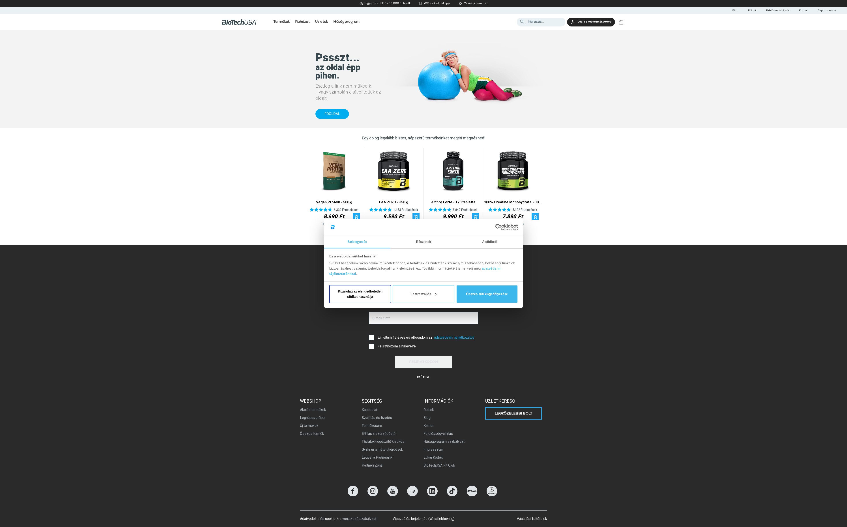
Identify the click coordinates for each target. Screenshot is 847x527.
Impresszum (433, 449)
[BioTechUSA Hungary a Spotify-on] (412, 495)
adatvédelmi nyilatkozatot (454, 337)
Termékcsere (372, 426)
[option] (334, 187)
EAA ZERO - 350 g (393, 202)
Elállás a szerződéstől (379, 433)
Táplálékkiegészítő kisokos (383, 441)
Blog (735, 10)
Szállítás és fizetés (377, 418)
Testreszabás (421, 294)
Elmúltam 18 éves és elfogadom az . (426, 337)
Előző (310, 187)
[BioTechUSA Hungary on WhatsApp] (492, 495)
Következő (537, 187)
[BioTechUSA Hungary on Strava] (472, 495)
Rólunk (752, 10)
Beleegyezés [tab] (357, 242)
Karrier (803, 10)
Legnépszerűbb (312, 418)
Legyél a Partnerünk (377, 457)
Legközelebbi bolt (513, 414)
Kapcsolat (369, 410)
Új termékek (309, 426)
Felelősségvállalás (777, 10)
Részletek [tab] (423, 242)
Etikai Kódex (433, 457)
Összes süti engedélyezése (487, 294)
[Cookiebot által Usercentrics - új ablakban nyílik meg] (498, 227)
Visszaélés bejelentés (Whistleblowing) (423, 519)
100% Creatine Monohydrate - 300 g (514, 202)
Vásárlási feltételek (532, 519)
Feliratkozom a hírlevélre (397, 346)
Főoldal (332, 114)
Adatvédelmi (309, 519)
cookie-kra (333, 519)
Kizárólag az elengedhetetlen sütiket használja (360, 293)
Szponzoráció (827, 10)
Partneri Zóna (372, 465)
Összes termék (312, 433)
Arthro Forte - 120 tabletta (453, 202)
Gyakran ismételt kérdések (382, 449)
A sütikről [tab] (489, 242)
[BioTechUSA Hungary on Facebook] (353, 495)
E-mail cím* (381, 318)
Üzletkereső (500, 401)
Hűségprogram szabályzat (444, 441)
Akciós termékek (313, 410)
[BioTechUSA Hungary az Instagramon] (372, 495)
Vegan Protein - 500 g (334, 202)
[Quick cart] (356, 216)
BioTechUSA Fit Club (439, 465)
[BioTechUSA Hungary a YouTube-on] (392, 495)
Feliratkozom (423, 362)
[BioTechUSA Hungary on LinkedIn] (432, 495)
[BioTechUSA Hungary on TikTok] (452, 495)
